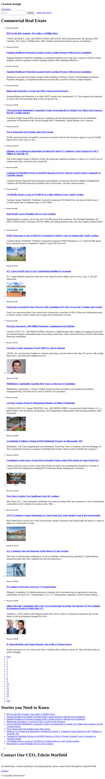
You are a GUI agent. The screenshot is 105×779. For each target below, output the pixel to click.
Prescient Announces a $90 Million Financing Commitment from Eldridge (41, 326)
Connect (4, 771)
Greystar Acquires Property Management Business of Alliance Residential (41, 403)
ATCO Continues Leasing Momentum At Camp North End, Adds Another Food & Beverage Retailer (53, 515)
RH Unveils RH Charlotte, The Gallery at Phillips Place (32, 33)
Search (30, 13)
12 (8, 688)
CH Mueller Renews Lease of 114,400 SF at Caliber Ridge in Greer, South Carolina (45, 194)
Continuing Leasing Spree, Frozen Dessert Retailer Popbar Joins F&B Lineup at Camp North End (52, 460)
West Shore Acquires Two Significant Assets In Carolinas (33, 496)
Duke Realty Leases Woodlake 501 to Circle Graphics (31, 214)
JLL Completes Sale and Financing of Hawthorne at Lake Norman (37, 551)
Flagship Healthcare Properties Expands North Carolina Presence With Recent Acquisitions (49, 52)
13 (8, 691)
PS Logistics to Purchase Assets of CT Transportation (31, 587)
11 (8, 686)
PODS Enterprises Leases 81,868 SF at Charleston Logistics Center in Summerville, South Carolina (52, 235)
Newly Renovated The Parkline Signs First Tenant (30, 132)
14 (8, 693)
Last (8, 701)
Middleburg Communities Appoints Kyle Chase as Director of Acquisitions (41, 384)
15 (8, 696)
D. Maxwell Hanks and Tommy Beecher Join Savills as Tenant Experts (39, 644)
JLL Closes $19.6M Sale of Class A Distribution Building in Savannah (39, 271)
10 (8, 684)
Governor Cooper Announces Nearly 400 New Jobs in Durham (36, 348)
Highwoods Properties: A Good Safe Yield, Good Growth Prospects (37, 91)
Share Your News (44, 12)
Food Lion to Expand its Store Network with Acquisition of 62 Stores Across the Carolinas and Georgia (54, 307)
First (8, 657)
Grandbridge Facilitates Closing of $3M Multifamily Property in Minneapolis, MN (44, 441)
